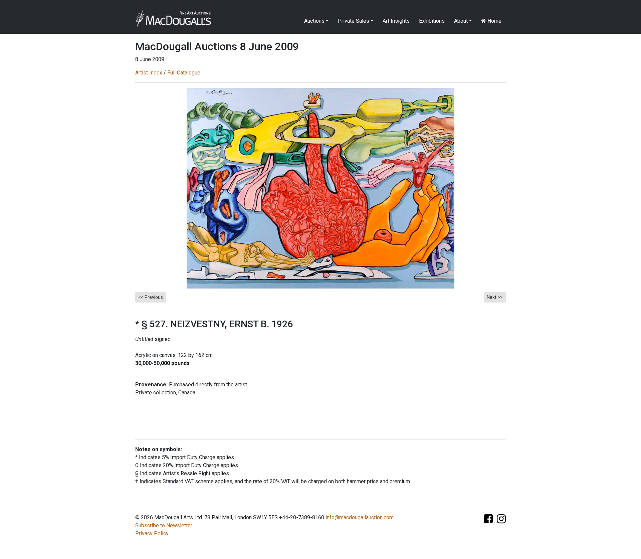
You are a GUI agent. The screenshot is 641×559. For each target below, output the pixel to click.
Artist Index (148, 72)
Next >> (495, 297)
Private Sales (353, 21)
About (461, 21)
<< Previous (150, 297)
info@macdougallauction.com (360, 517)
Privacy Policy (152, 533)
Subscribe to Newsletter (163, 525)
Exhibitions (432, 21)
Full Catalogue (183, 72)
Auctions (314, 21)
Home (493, 21)
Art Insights (396, 21)
